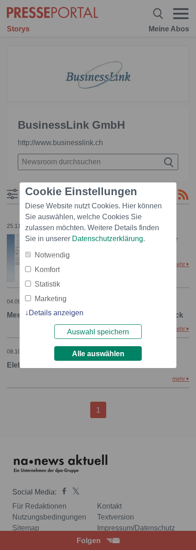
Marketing (51, 299)
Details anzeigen (56, 313)
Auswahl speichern (98, 332)
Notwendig (52, 255)
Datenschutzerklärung (107, 238)
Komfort (47, 269)
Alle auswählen (98, 354)
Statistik (47, 284)
